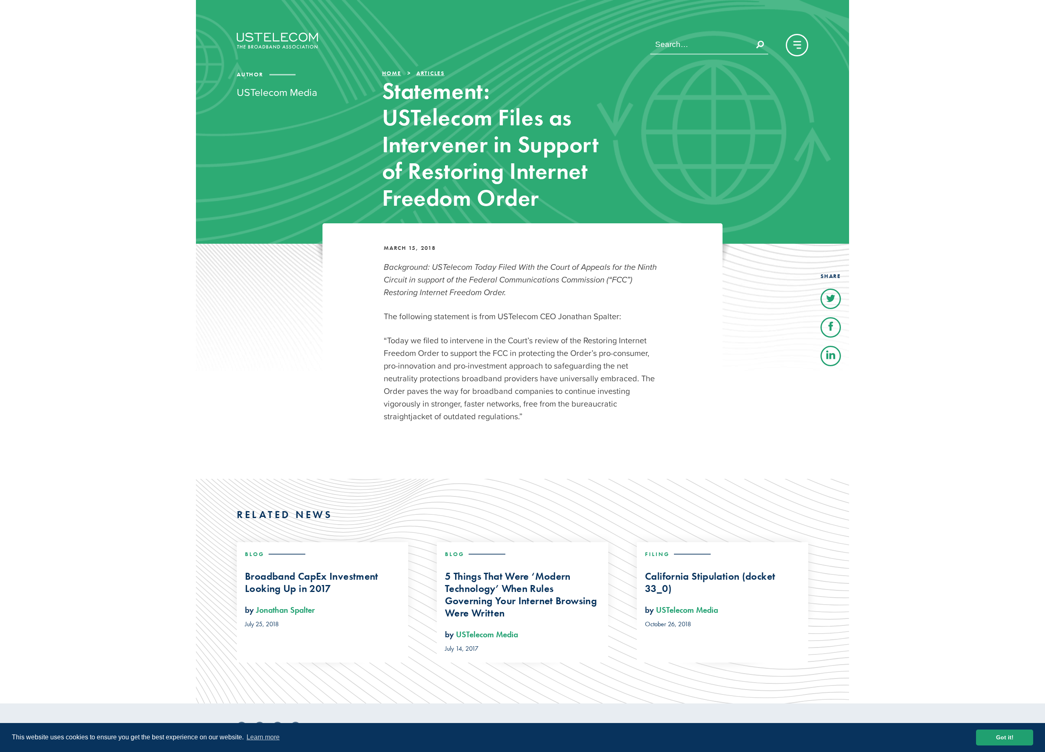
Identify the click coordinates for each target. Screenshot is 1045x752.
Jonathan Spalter (285, 610)
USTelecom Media (487, 634)
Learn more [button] (263, 737)
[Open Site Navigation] (797, 45)
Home (391, 73)
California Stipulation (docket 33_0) (710, 582)
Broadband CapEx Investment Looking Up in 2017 (311, 582)
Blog (255, 554)
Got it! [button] (1005, 737)
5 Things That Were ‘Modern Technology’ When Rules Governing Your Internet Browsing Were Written (521, 594)
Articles (430, 73)
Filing (657, 554)
